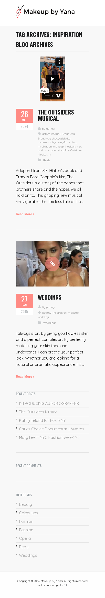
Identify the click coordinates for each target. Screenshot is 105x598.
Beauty (25, 504)
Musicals (70, 146)
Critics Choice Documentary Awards (51, 428)
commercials (46, 142)
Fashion (26, 521)
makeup (58, 146)
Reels (46, 160)
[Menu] (86, 12)
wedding (43, 317)
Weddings (50, 297)
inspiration (45, 146)
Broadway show (48, 138)
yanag (50, 128)
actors (46, 134)
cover (58, 142)
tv (50, 154)
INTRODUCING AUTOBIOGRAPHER (49, 403)
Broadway (68, 134)
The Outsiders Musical (56, 115)
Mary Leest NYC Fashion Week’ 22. (49, 437)
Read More (24, 214)
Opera (25, 538)
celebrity (65, 138)
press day (57, 150)
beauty (56, 134)
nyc (47, 150)
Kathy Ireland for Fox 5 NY (42, 420)
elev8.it (63, 585)
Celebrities (28, 512)
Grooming (69, 142)
